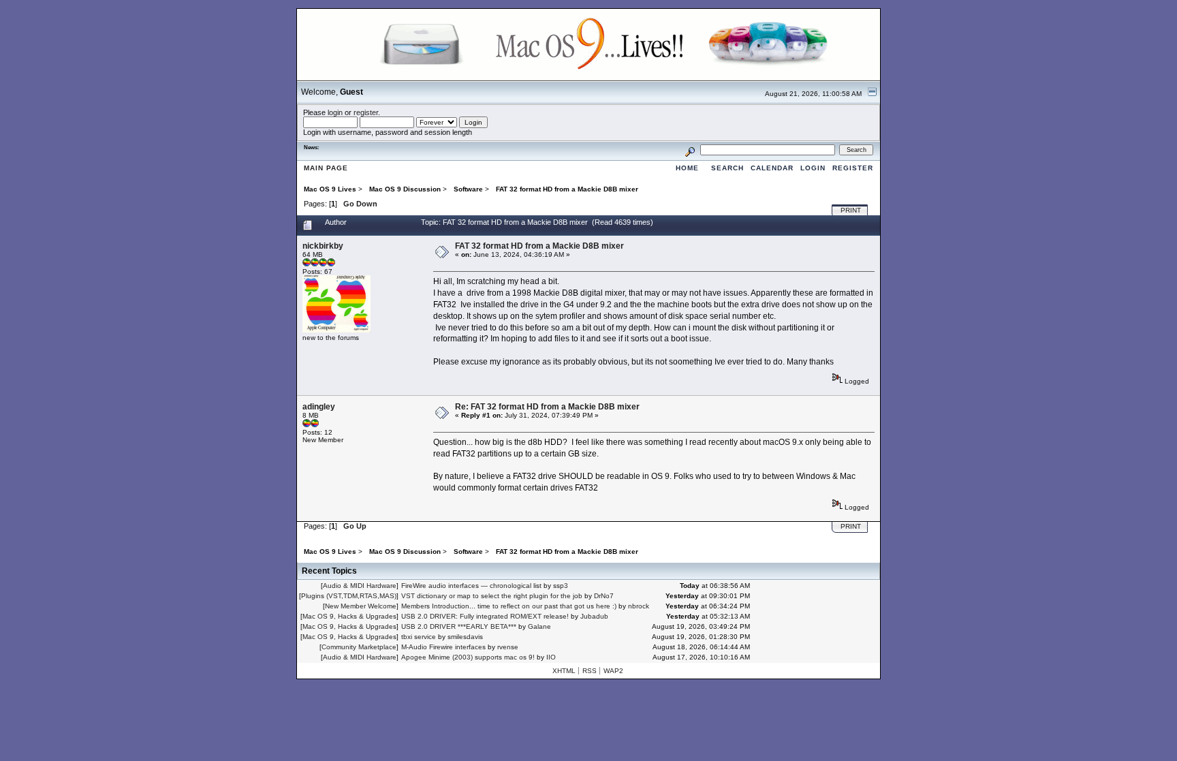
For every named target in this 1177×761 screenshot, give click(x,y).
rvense (507, 647)
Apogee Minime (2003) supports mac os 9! (468, 657)
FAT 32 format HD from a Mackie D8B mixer (539, 246)
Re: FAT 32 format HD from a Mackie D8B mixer (547, 406)
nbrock (638, 606)
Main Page (326, 168)
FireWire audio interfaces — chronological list (471, 585)
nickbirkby (322, 246)
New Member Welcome (360, 606)
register (366, 112)
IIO (551, 657)
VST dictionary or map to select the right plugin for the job (491, 596)
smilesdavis (465, 636)
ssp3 (560, 585)
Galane (539, 626)
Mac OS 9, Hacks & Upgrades (349, 616)
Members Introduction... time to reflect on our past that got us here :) (508, 606)
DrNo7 (604, 596)
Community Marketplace (358, 647)
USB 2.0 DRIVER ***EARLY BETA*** (458, 626)
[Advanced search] (690, 149)
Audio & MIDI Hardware (359, 585)
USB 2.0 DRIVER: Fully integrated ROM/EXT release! (485, 616)
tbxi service (418, 636)
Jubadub (594, 616)
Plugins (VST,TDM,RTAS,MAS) (348, 596)
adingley (318, 406)
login (335, 112)
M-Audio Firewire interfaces (443, 647)
